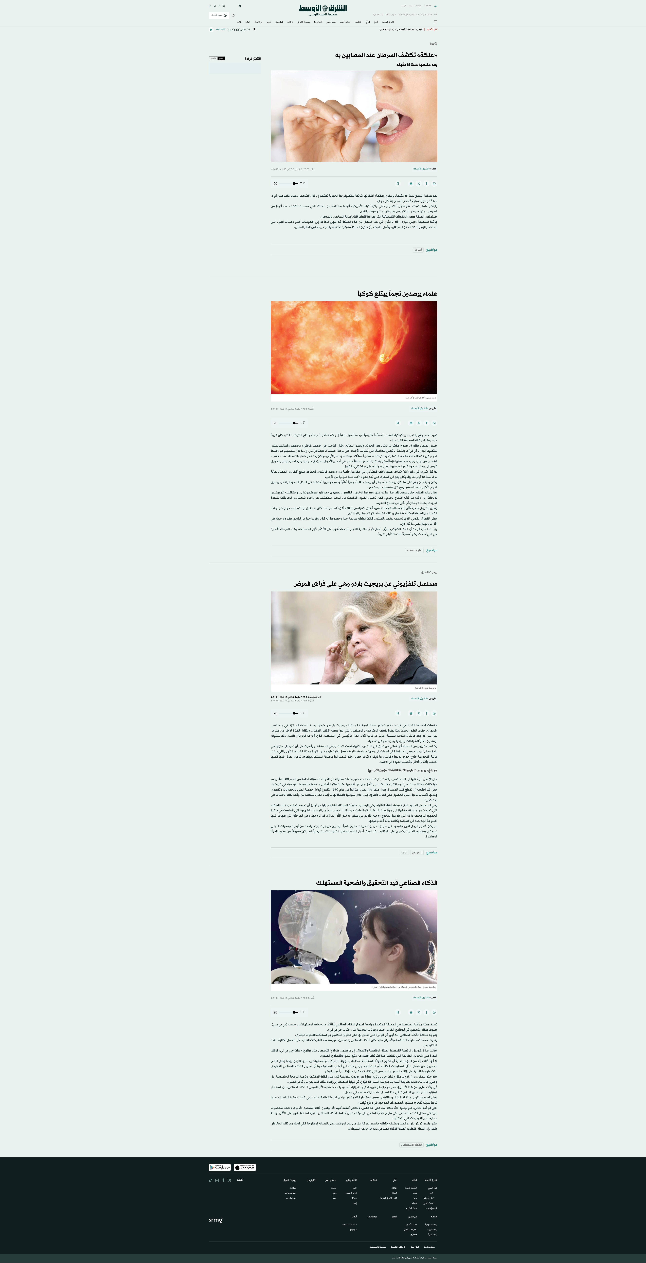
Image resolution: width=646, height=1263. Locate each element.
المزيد (239, 22)
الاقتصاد (358, 22)
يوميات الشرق (429, 572)
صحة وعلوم (331, 22)
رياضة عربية (432, 1230)
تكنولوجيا (318, 22)
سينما (354, 1198)
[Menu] (435, 22)
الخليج (431, 1193)
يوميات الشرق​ (304, 22)
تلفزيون (417, 853)
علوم (334, 1193)
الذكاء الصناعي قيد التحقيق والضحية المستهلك (376, 883)
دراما (404, 853)
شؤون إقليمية (431, 1208)
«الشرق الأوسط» (421, 169)
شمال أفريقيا (429, 1198)
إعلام (355, 1203)
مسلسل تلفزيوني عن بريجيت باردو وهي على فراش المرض (365, 584)
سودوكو (353, 1230)
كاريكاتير (393, 1193)
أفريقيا (414, 1203)
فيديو (269, 22)
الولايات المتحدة (411, 1188)
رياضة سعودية (431, 1225)
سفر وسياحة (290, 1193)
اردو (410, 6)
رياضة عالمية (432, 1235)
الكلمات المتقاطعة (350, 1225)
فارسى (403, 6)
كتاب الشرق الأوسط (388, 1198)
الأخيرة (433, 44)
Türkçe (418, 6)
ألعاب (247, 22)
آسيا (415, 1198)
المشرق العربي (428, 1203)
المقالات (394, 1188)
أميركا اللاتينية (411, 1208)
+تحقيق (413, 1235)
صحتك (333, 1188)
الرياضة (290, 22)
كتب (355, 1188)
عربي (435, 6)
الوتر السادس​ (351, 1193)
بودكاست (258, 22)
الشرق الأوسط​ (388, 22)
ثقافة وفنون (345, 22)
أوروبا (415, 1193)
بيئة (334, 1198)
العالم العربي (432, 1188)
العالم (376, 22)
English (427, 6)
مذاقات (293, 1188)
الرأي (368, 22)
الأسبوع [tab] (213, 58)
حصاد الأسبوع (411, 1225)
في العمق (279, 22)
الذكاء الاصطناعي (411, 1145)
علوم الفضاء (414, 550)
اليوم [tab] (221, 58)
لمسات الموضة (291, 1198)
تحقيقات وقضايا (410, 1230)
